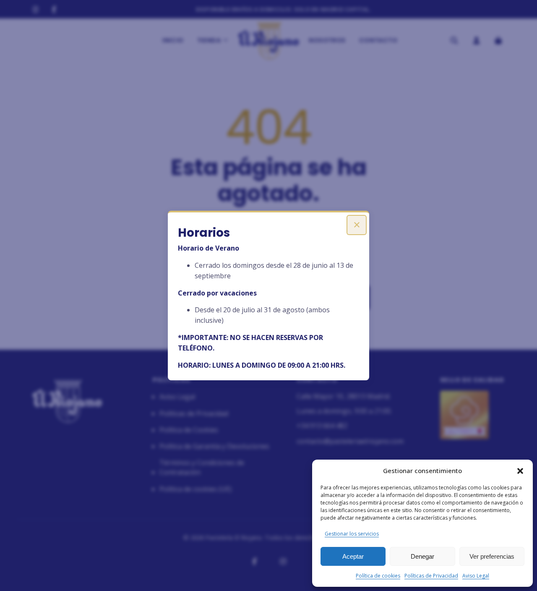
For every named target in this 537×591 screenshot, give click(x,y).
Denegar (422, 556)
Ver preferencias (491, 556)
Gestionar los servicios (352, 533)
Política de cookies (378, 575)
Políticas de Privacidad (431, 575)
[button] (520, 471)
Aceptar (353, 556)
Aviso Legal (475, 575)
